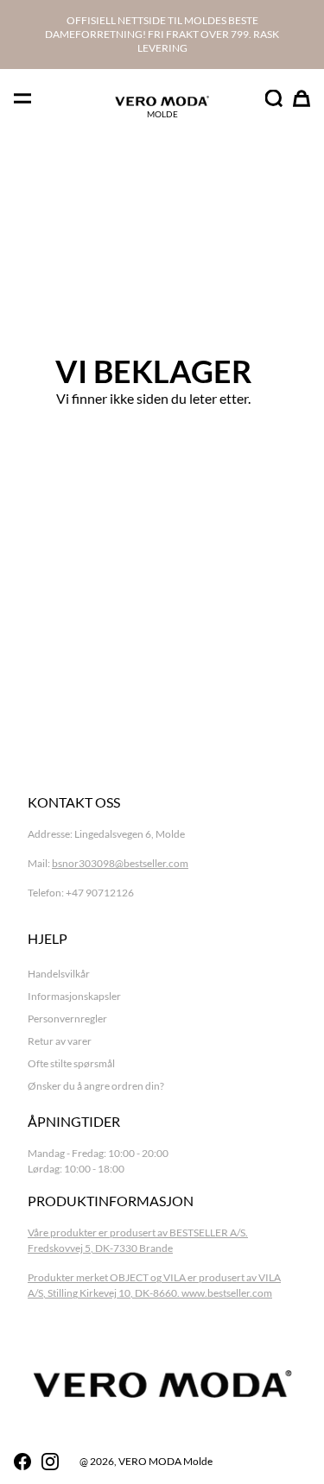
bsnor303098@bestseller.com (120, 863)
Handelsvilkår (59, 973)
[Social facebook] (22, 1461)
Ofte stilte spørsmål (71, 1063)
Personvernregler (67, 1018)
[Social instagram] (50, 1461)
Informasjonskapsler (74, 996)
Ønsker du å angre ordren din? (96, 1085)
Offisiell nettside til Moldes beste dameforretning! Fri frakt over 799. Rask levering (162, 34)
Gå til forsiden (153, 448)
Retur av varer (60, 1040)
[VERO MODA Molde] (162, 101)
